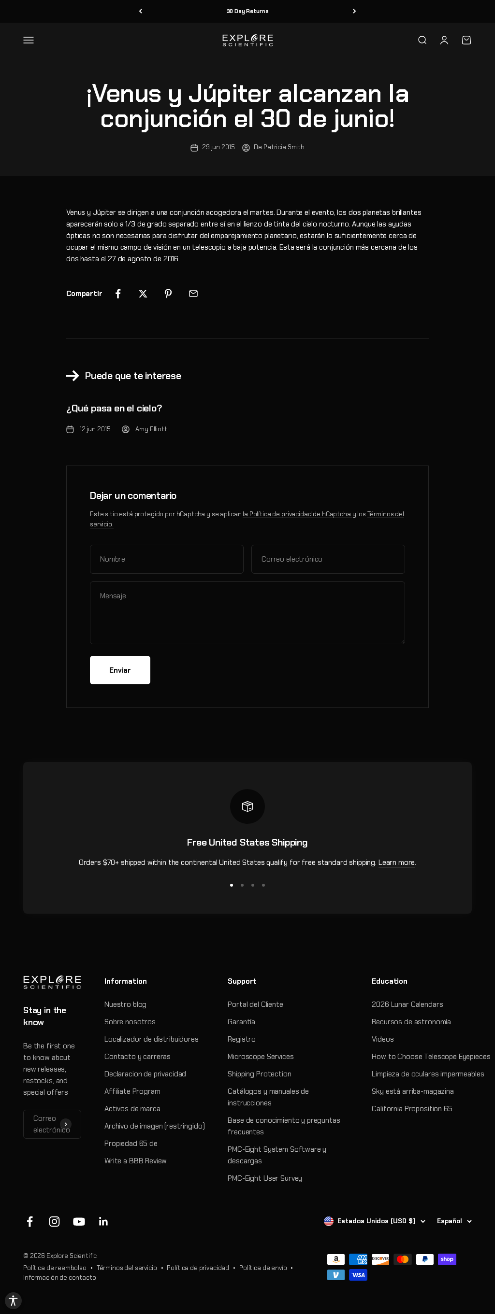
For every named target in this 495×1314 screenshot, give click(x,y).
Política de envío (263, 1268)
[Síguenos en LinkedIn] (103, 1221)
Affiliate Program (132, 1091)
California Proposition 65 (412, 1109)
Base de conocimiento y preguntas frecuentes (284, 1126)
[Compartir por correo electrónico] (193, 293)
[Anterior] (140, 11)
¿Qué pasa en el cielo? (114, 408)
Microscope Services (260, 1056)
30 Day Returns (248, 11)
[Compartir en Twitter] (143, 293)
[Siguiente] (354, 11)
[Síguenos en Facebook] (29, 1221)
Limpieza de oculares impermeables (428, 1074)
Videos (382, 1039)
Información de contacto (59, 1277)
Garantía (241, 1022)
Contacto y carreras (137, 1056)
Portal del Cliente (255, 1004)
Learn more (397, 862)
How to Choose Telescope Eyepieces (431, 1056)
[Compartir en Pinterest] (168, 293)
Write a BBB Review (135, 1161)
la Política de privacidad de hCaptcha (297, 514)
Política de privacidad (198, 1268)
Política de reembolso (55, 1268)
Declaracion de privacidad (145, 1074)
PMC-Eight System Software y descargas (277, 1155)
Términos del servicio (127, 1268)
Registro (242, 1039)
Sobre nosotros (130, 1022)
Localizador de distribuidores (151, 1039)
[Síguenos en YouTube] (79, 1221)
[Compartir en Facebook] (118, 293)
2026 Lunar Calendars (407, 1004)
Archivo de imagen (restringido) (154, 1126)
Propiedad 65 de (131, 1143)
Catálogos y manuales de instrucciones (268, 1097)
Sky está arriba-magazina (412, 1091)
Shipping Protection (259, 1074)
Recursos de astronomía (411, 1022)
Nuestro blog (125, 1004)
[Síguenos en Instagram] (54, 1221)
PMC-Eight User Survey (265, 1178)
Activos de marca (132, 1109)
